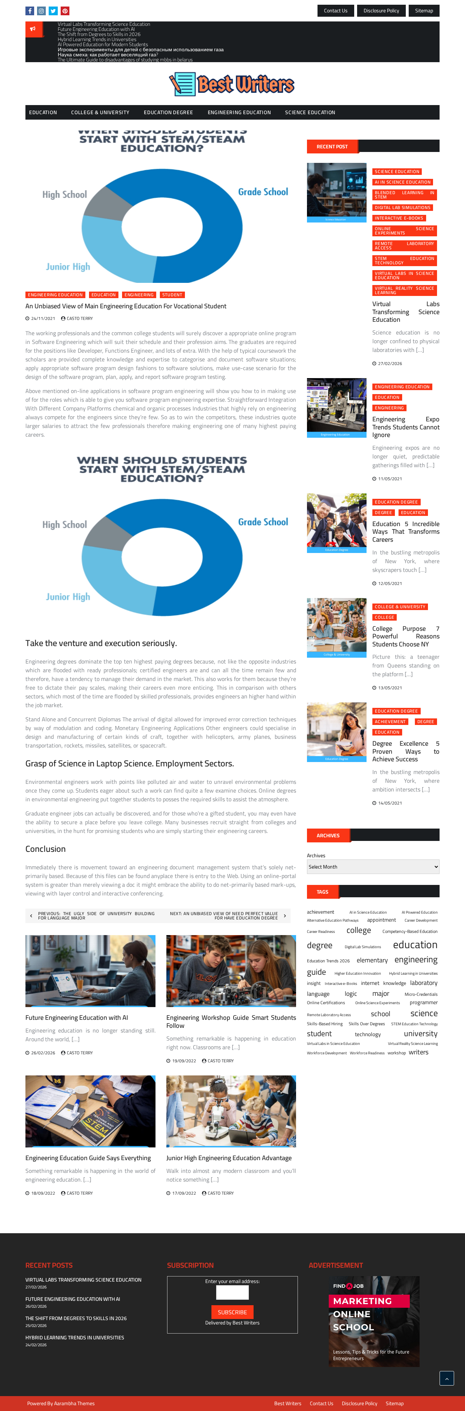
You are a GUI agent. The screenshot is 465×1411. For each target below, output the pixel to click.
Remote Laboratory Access (404, 245)
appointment (381, 920)
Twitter (53, 11)
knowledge (394, 983)
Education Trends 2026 (328, 961)
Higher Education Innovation (358, 973)
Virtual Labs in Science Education (404, 275)
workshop (397, 1053)
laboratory (424, 982)
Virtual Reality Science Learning (404, 290)
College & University (100, 112)
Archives (316, 855)
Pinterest (65, 11)
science (424, 1013)
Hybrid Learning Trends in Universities (74, 1337)
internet (370, 983)
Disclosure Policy (381, 10)
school (381, 1013)
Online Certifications (326, 1002)
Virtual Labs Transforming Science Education (406, 311)
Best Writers (246, 1322)
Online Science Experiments (404, 230)
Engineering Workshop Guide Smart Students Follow (231, 1021)
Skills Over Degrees (367, 1024)
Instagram (41, 11)
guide (316, 972)
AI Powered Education (420, 912)
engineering (139, 295)
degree (383, 512)
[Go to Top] (447, 1378)
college (384, 617)
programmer (424, 1002)
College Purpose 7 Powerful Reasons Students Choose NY (406, 636)
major (380, 993)
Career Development (421, 920)
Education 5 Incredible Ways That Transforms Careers (406, 531)
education (104, 295)
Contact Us (336, 10)
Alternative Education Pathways (333, 920)
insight (314, 983)
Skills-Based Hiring (325, 1024)
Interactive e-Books (399, 218)
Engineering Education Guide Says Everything (88, 1158)
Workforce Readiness (367, 1053)
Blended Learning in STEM (404, 194)
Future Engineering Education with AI (76, 1017)
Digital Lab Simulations (402, 207)
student (172, 295)
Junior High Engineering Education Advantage (229, 1158)
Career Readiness (321, 931)
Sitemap (424, 10)
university (421, 1033)
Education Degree (168, 112)
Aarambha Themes (74, 1403)
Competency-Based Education (410, 931)
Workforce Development (327, 1053)
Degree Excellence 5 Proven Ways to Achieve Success (406, 751)
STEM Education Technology (404, 260)
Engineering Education (239, 112)
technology (368, 1034)
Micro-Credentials (421, 994)
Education (43, 112)
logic (351, 993)
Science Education (310, 112)
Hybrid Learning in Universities (413, 973)
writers (419, 1052)
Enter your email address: (232, 1281)
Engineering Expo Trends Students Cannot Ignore (406, 427)
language (318, 993)
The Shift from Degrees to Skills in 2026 (76, 1318)
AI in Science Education (402, 182)
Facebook (29, 11)
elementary (372, 960)
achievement (390, 721)
